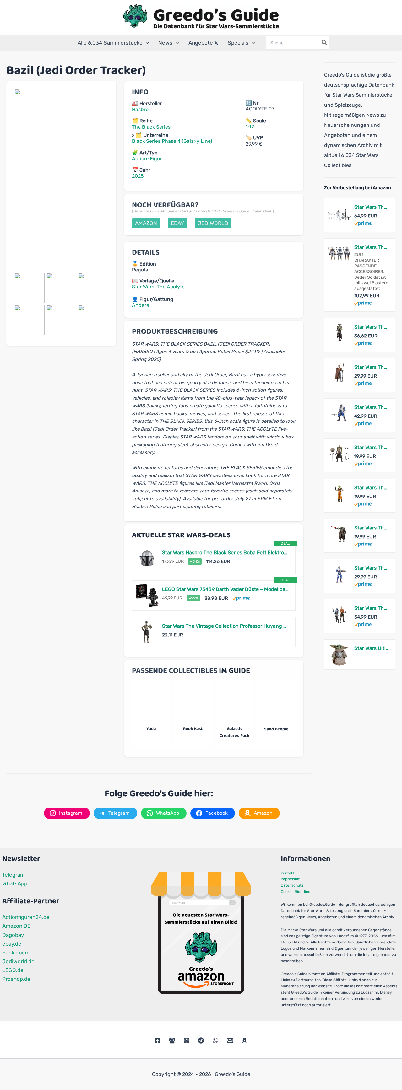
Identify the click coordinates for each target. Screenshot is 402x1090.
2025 (138, 176)
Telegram (13, 875)
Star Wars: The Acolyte (158, 287)
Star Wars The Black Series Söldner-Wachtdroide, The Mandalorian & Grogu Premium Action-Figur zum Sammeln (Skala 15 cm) (371, 367)
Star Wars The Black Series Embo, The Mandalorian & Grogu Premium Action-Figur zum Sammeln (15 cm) (371, 327)
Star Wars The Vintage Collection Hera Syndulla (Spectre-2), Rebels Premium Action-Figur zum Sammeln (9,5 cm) (371, 488)
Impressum (291, 879)
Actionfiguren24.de (26, 917)
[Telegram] (201, 1040)
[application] (146, 42)
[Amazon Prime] (241, 598)
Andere (140, 305)
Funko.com (16, 952)
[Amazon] (244, 1040)
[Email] (230, 1040)
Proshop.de (16, 979)
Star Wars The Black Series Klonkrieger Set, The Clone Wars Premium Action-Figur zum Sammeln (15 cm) (371, 207)
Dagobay (13, 935)
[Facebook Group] (172, 1040)
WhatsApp (14, 883)
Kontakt (288, 873)
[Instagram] (186, 1040)
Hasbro (140, 109)
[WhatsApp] (215, 1040)
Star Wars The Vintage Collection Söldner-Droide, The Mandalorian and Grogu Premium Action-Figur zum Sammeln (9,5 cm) (371, 528)
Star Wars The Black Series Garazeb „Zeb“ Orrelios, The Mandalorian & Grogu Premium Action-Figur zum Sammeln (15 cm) (371, 407)
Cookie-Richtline (295, 891)
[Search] (324, 42)
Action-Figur (147, 159)
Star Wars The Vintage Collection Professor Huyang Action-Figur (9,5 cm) (225, 626)
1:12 (250, 127)
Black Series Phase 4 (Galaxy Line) (172, 141)
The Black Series (151, 127)
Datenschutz (292, 885)
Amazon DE (16, 926)
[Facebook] (158, 1040)
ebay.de (11, 944)
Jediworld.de (18, 961)
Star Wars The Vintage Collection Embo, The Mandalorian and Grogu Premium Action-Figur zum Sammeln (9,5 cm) (371, 447)
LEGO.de (13, 970)
